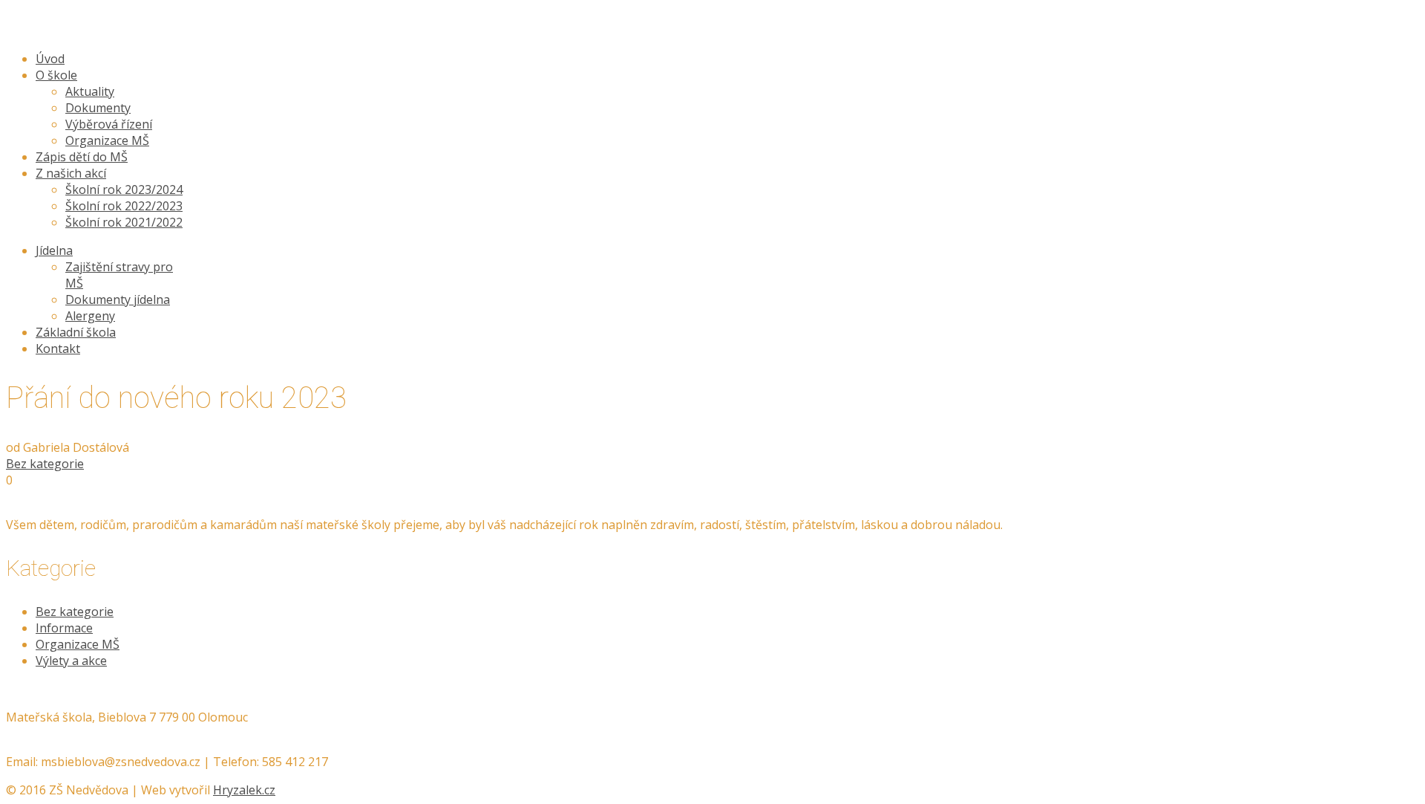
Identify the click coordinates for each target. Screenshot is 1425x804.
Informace (64, 628)
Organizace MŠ (77, 644)
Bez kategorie (45, 464)
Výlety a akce (71, 660)
